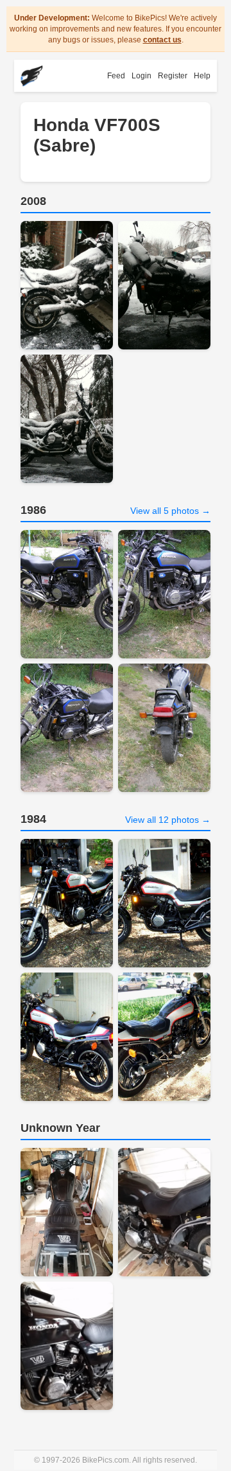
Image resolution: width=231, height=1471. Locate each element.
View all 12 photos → (167, 820)
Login (141, 75)
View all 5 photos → (170, 511)
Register (172, 75)
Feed (116, 75)
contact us (162, 39)
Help (202, 75)
